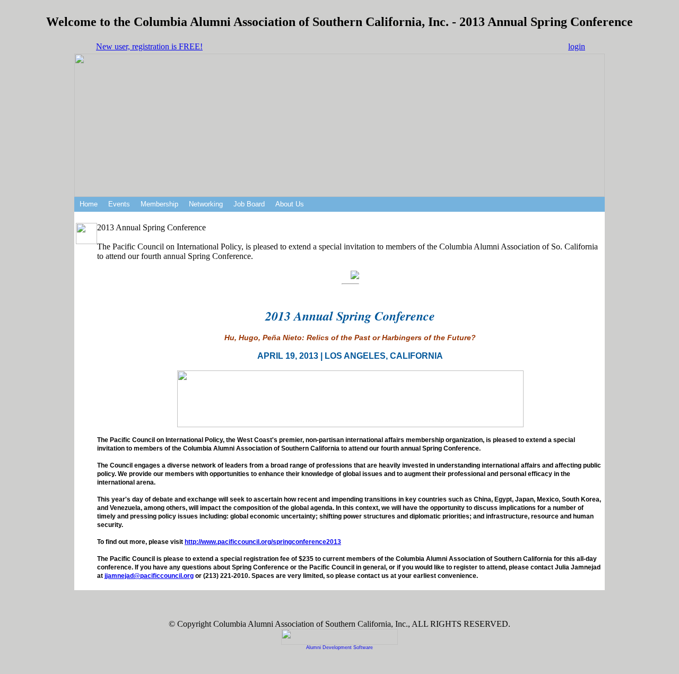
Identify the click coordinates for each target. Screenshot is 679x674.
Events (119, 204)
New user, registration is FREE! (149, 46)
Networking (206, 204)
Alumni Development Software (339, 647)
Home (89, 204)
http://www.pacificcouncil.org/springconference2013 (263, 542)
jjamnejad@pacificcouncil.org (149, 576)
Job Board (249, 204)
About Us (289, 204)
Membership (159, 204)
